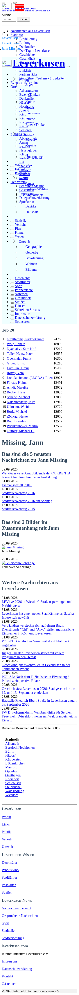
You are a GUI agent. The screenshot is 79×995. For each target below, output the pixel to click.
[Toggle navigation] (3, 2)
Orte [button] (14, 86)
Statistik (20, 220)
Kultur (29, 102)
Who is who (23, 165)
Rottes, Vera (15, 373)
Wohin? (24, 79)
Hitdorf (10, 755)
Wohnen (31, 264)
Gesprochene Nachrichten (20, 915)
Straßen (20, 302)
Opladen (11, 771)
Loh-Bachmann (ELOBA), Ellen (30, 378)
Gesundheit (23, 298)
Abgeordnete (34, 195)
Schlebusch (13, 783)
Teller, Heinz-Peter (20, 353)
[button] (15, 3)
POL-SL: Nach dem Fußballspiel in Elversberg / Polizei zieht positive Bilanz (35, 679)
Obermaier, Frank (19, 358)
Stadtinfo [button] (17, 35)
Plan (18, 228)
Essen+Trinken (35, 124)
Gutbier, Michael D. (20, 431)
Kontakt (7, 976)
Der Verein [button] (18, 182)
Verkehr (20, 224)
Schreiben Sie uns (27, 310)
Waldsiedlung (14, 791)
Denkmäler (27, 47)
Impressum (22, 313)
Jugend (30, 85)
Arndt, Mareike (17, 387)
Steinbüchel (13, 787)
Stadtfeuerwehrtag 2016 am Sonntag (27, 501)
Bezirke (30, 206)
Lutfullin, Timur (18, 368)
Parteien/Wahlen (36, 189)
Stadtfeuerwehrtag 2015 (18, 509)
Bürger (30, 139)
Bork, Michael (17, 411)
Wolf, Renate (16, 344)
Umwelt (24, 241)
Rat (21, 162)
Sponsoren (22, 321)
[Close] (68, 66)
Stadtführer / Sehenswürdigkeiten (42, 78)
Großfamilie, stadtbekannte (25, 339)
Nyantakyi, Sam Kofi (21, 349)
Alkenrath (12, 743)
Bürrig (9, 751)
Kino (28, 96)
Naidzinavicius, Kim (21, 402)
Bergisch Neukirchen (20, 747)
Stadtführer (22, 282)
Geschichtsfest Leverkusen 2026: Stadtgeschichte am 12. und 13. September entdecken (38, 690)
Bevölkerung (28, 39)
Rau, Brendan (16, 421)
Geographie (33, 247)
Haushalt (31, 212)
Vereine (30, 145)
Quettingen (13, 775)
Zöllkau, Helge (17, 416)
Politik (23, 178)
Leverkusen (10, 38)
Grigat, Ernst (16, 363)
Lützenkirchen (15, 763)
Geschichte (27, 54)
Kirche (30, 119)
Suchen (23, 19)
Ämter (29, 183)
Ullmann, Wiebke (19, 407)
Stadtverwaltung (13, 938)
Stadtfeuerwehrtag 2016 (18, 493)
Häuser (20, 306)
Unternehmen (34, 157)
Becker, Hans (16, 392)
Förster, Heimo (17, 382)
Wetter (19, 236)
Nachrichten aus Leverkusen (30, 31)
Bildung (25, 43)
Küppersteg (13, 759)
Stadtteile (8, 930)
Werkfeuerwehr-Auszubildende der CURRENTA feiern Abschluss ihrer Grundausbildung (36, 475)
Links (23, 134)
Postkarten (22, 173)
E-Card (20, 169)
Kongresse (32, 113)
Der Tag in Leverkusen (35, 50)
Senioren (25, 130)
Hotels (29, 107)
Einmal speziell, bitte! (17, 485)
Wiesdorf (11, 795)
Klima (19, 232)
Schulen (31, 151)
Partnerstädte (28, 74)
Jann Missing (11, 48)
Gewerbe (31, 252)
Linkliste (25, 70)
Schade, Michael (18, 397)
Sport (18, 286)
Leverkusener (11, 43)
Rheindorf (12, 779)
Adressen (21, 294)
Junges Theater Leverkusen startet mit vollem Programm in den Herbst (33, 655)
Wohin (6, 817)
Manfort (10, 767)
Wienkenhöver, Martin (22, 426)
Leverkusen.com (26, 9)
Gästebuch (9, 984)
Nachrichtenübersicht (16, 908)
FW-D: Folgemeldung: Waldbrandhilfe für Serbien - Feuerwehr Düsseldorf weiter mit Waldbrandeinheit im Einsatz (39, 716)
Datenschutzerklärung (34, 198)
